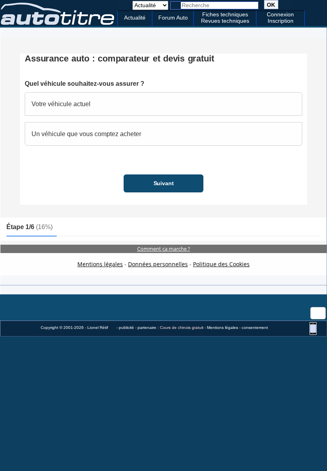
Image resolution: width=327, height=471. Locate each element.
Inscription (281, 21)
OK (271, 5)
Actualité (135, 17)
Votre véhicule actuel (61, 104)
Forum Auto (173, 17)
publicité (126, 327)
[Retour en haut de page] (318, 313)
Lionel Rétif (97, 327)
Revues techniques (225, 21)
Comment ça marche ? (163, 248)
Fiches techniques (225, 14)
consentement (255, 327)
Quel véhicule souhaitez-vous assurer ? (84, 83)
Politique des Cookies (221, 264)
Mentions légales (100, 264)
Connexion (280, 14)
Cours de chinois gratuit (181, 327)
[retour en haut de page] (124, 5)
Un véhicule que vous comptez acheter (86, 134)
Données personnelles (158, 264)
